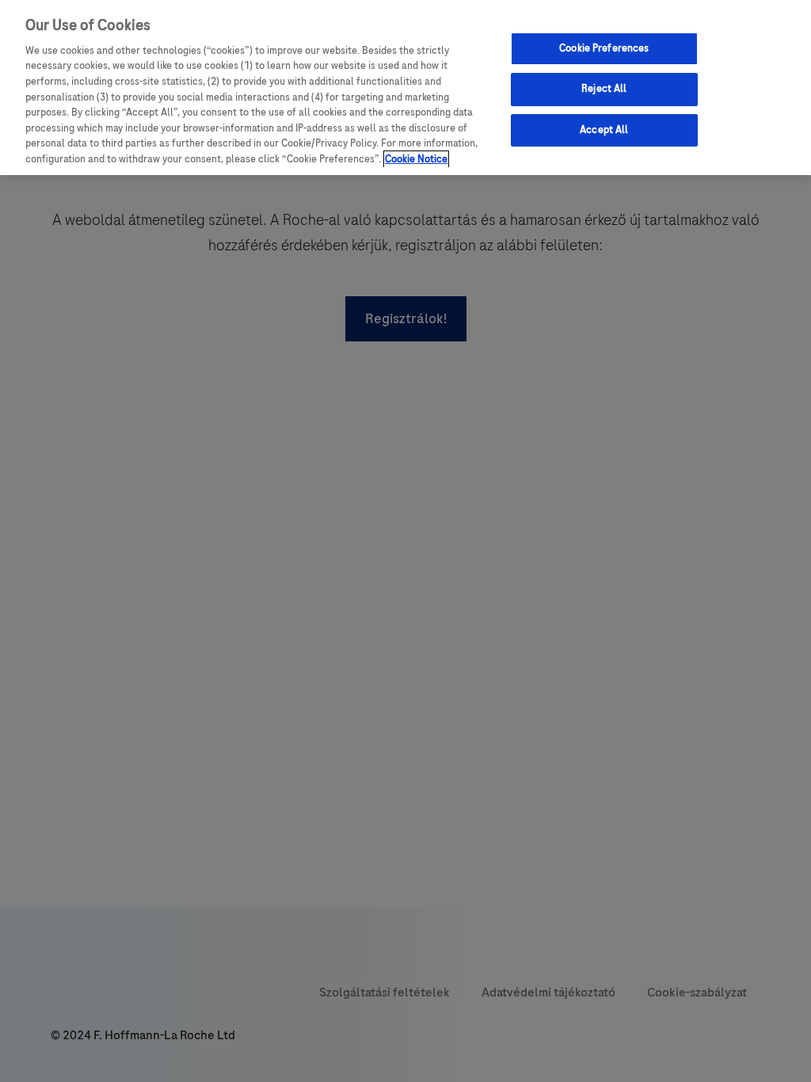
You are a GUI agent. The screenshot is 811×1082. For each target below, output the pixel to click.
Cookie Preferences (604, 48)
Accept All (604, 130)
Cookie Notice (416, 159)
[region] (405, 87)
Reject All (603, 89)
